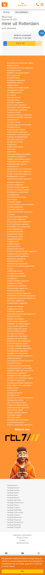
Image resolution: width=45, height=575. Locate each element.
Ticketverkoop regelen (15, 410)
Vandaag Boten (12, 495)
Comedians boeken (14, 202)
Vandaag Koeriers (13, 490)
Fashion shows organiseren (17, 105)
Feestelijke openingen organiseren (19, 348)
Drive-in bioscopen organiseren (18, 224)
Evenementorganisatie (15, 231)
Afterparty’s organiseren (15, 182)
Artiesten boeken (13, 65)
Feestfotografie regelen (15, 236)
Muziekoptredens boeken (16, 129)
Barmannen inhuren (14, 70)
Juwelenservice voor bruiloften (18, 254)
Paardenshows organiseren (17, 286)
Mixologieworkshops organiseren (18, 375)
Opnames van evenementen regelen (20, 378)
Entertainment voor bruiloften (17, 338)
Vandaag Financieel (14, 520)
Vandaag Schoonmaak (15, 512)
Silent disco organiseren (15, 139)
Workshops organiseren (15, 300)
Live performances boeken (16, 276)
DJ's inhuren (11, 95)
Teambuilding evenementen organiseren (21, 298)
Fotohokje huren (12, 241)
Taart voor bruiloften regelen (17, 403)
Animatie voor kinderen (15, 306)
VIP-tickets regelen (14, 417)
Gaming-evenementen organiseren (19, 115)
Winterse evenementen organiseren (19, 425)
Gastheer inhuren (13, 244)
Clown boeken (12, 199)
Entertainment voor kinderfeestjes (19, 341)
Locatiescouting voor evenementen (19, 368)
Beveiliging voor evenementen (17, 192)
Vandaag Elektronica (14, 517)
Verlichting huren (13, 166)
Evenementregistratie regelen (17, 343)
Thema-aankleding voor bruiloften (19, 154)
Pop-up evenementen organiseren (19, 293)
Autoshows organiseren (15, 311)
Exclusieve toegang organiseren (18, 346)
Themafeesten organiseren (16, 157)
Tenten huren (11, 152)
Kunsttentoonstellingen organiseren (19, 117)
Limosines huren (13, 120)
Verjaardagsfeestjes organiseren (18, 161)
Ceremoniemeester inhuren (16, 197)
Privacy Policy (22, 538)
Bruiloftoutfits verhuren (15, 83)
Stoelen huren (12, 144)
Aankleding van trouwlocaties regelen (20, 63)
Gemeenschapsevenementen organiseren (22, 251)
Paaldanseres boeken (14, 283)
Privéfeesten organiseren (16, 380)
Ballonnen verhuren (14, 316)
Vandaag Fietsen (13, 505)
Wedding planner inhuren (16, 176)
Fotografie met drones (15, 239)
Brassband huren (13, 78)
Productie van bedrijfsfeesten (17, 137)
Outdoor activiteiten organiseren (18, 281)
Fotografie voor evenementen (17, 353)
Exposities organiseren (15, 102)
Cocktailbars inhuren (14, 92)
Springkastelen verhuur (15, 400)
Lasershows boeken (14, 363)
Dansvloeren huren (14, 97)
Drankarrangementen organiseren (19, 222)
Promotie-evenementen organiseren (20, 383)
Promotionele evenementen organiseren (21, 296)
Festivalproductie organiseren (17, 351)
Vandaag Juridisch (13, 507)
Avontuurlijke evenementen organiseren (21, 314)
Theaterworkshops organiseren (18, 407)
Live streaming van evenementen (19, 366)
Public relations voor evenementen (19, 385)
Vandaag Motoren (13, 498)
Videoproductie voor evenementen (19, 169)
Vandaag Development (15, 522)
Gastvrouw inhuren (14, 246)
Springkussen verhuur (15, 142)
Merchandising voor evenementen (19, 125)
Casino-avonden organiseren (17, 326)
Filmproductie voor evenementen (18, 107)
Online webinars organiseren (17, 132)
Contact (22, 540)
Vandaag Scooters (13, 515)
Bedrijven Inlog (22, 543)
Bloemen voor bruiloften (15, 319)
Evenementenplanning (15, 229)
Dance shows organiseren (16, 219)
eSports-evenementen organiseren (19, 179)
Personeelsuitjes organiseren (17, 288)
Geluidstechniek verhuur (15, 249)
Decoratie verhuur (13, 100)
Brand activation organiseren (17, 321)
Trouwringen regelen (14, 415)
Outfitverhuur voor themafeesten (18, 134)
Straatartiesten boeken (15, 147)
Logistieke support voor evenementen (20, 370)
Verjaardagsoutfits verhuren (17, 164)
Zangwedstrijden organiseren (17, 303)
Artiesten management (15, 185)
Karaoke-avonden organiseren (18, 256)
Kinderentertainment (14, 358)
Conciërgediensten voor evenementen (20, 204)
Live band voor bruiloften (15, 273)
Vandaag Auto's (12, 485)
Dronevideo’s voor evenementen (18, 227)
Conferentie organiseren (15, 209)
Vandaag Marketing (14, 525)
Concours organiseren (15, 207)
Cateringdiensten (13, 195)
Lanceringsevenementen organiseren (20, 361)
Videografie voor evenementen (18, 420)
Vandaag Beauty (13, 493)
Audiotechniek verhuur (15, 309)
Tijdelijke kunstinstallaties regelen (18, 159)
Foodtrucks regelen (14, 112)
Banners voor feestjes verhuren (18, 190)
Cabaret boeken (12, 85)
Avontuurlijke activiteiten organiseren (20, 68)
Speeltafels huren (13, 395)
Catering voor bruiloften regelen (18, 88)
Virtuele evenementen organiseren (19, 171)
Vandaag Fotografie (14, 527)
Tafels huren (11, 149)
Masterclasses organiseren (16, 373)
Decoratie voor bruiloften (15, 334)
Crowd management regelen (17, 329)
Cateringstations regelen (15, 90)
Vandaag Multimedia (14, 510)
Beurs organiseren (13, 75)
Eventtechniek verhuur (15, 234)
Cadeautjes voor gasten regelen (18, 324)
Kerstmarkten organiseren (16, 259)
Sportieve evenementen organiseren (20, 398)
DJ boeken (11, 214)
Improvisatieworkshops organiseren (19, 356)
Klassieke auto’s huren (15, 261)
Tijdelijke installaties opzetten (17, 412)
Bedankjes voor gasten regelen (18, 73)
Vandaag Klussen (13, 488)
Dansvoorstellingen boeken (16, 331)
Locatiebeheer (12, 278)
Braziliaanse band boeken (16, 80)
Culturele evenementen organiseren (19, 212)
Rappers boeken (13, 388)
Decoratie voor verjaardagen (17, 336)
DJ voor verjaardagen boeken (17, 217)
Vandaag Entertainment (15, 502)
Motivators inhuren (13, 127)
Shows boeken (12, 390)
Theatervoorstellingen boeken (17, 405)
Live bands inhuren (13, 122)
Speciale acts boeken (14, 393)
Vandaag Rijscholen (14, 500)
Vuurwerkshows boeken (15, 422)
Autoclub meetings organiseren (18, 187)
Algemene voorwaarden (22, 535)
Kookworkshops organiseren (17, 264)
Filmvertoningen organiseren (17, 110)
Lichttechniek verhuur (14, 271)
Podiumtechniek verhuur (15, 291)
